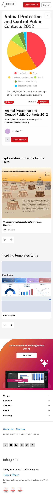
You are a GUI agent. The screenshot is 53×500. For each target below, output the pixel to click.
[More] (47, 15)
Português (20, 434)
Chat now (20, 429)
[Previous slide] (4, 239)
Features (7, 400)
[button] (21, 73)
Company (7, 415)
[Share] (7, 139)
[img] (36, 50)
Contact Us (8, 429)
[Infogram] (9, 5)
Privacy (15, 475)
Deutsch (13, 434)
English (6, 434)
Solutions (7, 405)
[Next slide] (11, 239)
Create (6, 396)
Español (28, 434)
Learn (6, 410)
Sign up (46, 5)
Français (35, 434)
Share (10, 102)
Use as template (31, 5)
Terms (6, 475)
